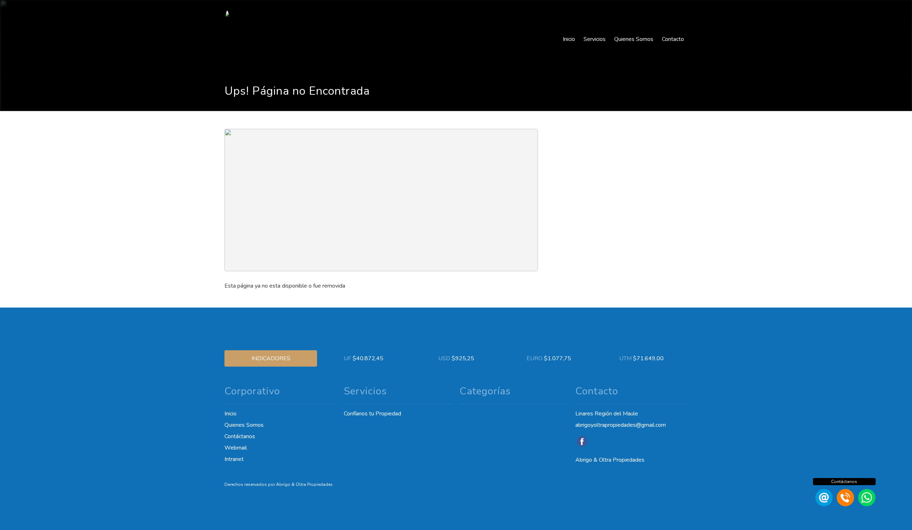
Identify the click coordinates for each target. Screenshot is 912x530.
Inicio (569, 39)
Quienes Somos (633, 39)
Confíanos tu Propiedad (372, 414)
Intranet (234, 459)
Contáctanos (239, 436)
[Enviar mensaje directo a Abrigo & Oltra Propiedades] (866, 505)
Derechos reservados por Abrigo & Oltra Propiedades (278, 484)
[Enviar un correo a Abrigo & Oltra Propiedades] (823, 505)
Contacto (673, 39)
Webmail (235, 448)
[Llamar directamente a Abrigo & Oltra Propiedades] (844, 505)
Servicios (595, 39)
